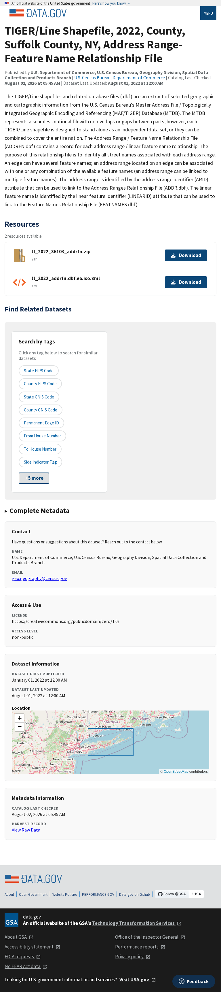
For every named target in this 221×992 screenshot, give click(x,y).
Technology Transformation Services (134, 923)
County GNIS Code (40, 410)
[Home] (38, 13)
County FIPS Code (40, 383)
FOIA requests (20, 956)
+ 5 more (33, 478)
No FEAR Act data (23, 966)
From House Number (42, 436)
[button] (19, 718)
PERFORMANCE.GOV (98, 894)
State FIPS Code (39, 370)
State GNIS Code (39, 397)
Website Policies (64, 894)
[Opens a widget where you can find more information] (193, 982)
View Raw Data (26, 830)
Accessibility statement (29, 947)
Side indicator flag (40, 462)
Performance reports (137, 947)
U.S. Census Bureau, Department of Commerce (119, 77)
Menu (208, 13)
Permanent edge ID (41, 423)
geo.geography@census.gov (39, 578)
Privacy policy (129, 956)
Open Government (33, 894)
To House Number (40, 449)
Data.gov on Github (134, 894)
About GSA (16, 937)
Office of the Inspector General (147, 937)
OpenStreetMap (176, 771)
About (9, 894)
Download (190, 255)
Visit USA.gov (134, 979)
